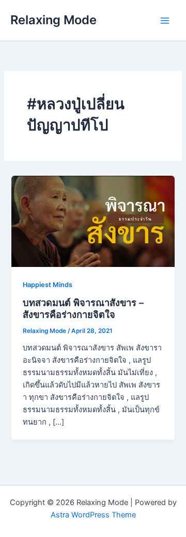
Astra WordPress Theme (93, 514)
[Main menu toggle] (165, 20)
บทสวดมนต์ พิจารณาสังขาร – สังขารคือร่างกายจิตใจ (83, 309)
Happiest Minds (47, 285)
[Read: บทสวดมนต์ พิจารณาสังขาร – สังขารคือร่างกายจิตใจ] (92, 220)
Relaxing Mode (53, 19)
